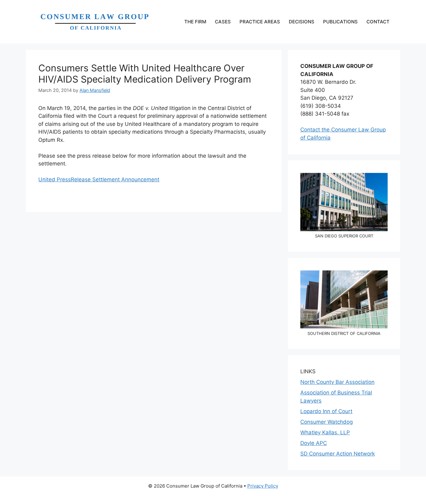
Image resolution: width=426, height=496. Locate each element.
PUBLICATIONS (340, 22)
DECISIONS (301, 22)
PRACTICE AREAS (260, 22)
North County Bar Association (337, 382)
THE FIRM (195, 22)
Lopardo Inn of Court (326, 411)
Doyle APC (313, 443)
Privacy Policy (262, 486)
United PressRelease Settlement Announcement (98, 179)
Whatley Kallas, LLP (325, 432)
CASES (223, 22)
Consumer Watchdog (326, 422)
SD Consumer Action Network (337, 454)
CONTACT (378, 22)
